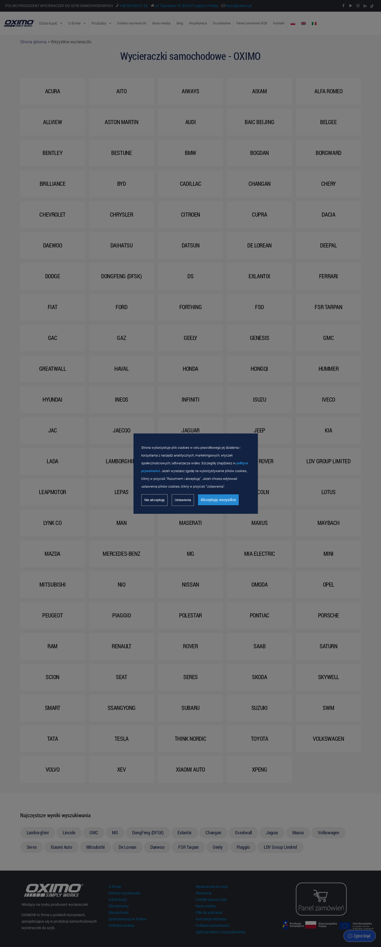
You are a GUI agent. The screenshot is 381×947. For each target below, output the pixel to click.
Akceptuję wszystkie (218, 499)
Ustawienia (183, 500)
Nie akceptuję (154, 500)
